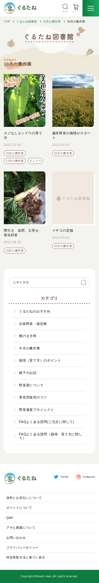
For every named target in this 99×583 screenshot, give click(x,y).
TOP (7, 21)
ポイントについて (19, 507)
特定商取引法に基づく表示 (25, 557)
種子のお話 (28, 373)
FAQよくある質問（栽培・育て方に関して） (50, 436)
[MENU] (90, 8)
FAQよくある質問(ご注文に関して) (46, 422)
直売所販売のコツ (33, 397)
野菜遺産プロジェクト (36, 410)
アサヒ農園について (20, 527)
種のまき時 (28, 336)
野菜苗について (31, 385)
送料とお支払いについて (24, 498)
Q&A (9, 518)
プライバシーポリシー (22, 547)
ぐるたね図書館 (26, 21)
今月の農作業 (52, 21)
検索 (84, 282)
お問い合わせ (16, 538)
